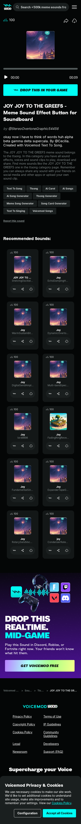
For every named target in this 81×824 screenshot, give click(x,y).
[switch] (5, 77)
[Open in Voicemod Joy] (50, 289)
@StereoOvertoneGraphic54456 (33, 129)
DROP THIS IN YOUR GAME (44, 90)
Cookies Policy (61, 803)
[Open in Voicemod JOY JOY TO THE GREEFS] (14, 289)
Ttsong (41, 690)
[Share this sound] (66, 20)
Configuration (27, 813)
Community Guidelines (51, 734)
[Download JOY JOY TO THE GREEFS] (31, 289)
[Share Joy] (58, 289)
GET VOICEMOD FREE (40, 666)
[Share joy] (58, 550)
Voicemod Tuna (11, 690)
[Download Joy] (67, 289)
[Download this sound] (74, 20)
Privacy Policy (22, 716)
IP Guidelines (52, 724)
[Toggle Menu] (74, 7)
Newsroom (20, 751)
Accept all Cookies (59, 813)
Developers (51, 744)
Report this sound (14, 220)
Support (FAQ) (53, 751)
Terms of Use (52, 716)
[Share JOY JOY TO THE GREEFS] (22, 289)
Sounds (29, 690)
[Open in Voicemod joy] (50, 550)
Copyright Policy (24, 724)
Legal (16, 744)
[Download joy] (67, 550)
